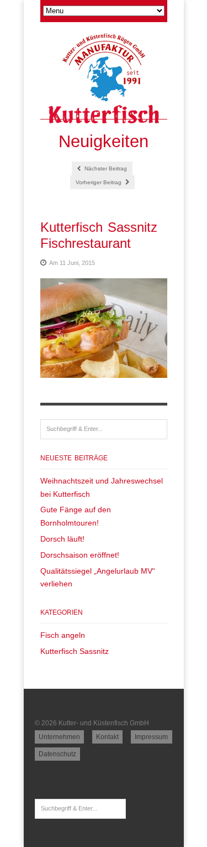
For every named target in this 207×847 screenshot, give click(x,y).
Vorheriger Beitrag (99, 182)
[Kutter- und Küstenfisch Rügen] (104, 78)
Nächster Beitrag (105, 168)
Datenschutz (57, 754)
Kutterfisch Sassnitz (74, 651)
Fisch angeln (62, 635)
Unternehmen (59, 737)
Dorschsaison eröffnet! (79, 554)
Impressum (151, 737)
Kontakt (107, 737)
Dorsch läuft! (62, 538)
